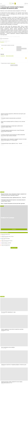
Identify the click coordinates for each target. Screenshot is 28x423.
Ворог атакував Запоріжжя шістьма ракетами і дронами (13, 203)
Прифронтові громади (7, 217)
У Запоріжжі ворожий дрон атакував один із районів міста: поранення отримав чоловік (12, 126)
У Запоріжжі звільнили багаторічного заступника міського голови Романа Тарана (13, 200)
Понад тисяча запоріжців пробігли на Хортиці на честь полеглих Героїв (13, 122)
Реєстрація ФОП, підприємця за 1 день (8, 312)
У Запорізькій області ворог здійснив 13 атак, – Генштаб (11, 143)
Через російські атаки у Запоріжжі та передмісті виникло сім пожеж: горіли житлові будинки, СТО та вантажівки (14, 140)
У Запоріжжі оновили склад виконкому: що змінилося (11, 118)
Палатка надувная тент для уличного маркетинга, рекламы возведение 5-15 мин (12, 330)
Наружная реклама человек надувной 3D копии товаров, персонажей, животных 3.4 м (11, 382)
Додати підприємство (14, 247)
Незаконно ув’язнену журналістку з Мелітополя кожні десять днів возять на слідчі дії (13, 114)
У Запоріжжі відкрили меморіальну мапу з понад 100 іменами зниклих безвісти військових (12, 131)
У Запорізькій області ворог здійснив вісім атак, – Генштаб (13, 197)
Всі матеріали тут (14, 229)
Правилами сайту (13, 63)
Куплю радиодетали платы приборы (8, 347)
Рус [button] (25, 3)
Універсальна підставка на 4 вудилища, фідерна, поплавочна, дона (13, 364)
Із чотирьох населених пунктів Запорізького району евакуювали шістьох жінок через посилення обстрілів (13, 135)
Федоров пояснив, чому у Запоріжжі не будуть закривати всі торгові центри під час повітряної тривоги (13, 194)
